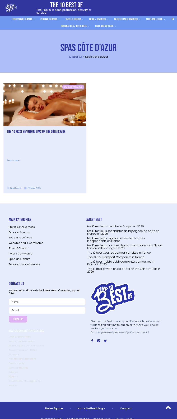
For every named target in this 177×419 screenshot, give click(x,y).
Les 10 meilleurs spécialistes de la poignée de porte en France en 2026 (123, 232)
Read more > (13, 160)
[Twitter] (105, 340)
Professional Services (22, 227)
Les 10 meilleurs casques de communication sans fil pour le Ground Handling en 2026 (125, 246)
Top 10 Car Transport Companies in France (115, 257)
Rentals (13, 385)
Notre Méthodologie (91, 408)
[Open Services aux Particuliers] (59, 19)
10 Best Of (75, 57)
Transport (14, 354)
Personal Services (19, 232)
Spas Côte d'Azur (73, 87)
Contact (126, 408)
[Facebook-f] (92, 340)
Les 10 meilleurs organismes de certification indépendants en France (116, 239)
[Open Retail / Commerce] (108, 19)
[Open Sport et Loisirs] (164, 19)
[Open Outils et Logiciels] (115, 26)
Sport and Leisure (19, 259)
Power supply (16, 363)
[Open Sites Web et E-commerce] (140, 19)
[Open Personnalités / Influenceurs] (89, 26)
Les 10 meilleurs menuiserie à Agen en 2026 (115, 226)
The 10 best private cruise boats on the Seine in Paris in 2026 (123, 270)
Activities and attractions (22, 358)
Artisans (13, 372)
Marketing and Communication (26, 345)
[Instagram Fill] (98, 340)
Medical (13, 376)
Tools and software (20, 237)
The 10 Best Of (66, 5)
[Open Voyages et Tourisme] (83, 19)
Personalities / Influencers (24, 264)
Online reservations (20, 336)
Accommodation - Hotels (23, 350)
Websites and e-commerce (26, 243)
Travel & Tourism (19, 248)
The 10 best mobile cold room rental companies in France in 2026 (120, 263)
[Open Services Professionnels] (34, 19)
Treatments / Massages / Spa (25, 381)
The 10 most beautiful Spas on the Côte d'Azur (36, 131)
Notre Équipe (54, 408)
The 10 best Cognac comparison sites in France (119, 253)
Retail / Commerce (20, 253)
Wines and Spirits (18, 367)
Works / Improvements (22, 341)
